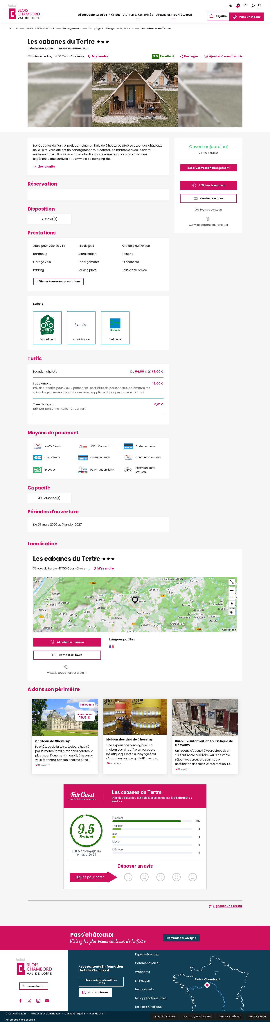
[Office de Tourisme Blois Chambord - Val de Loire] (23, 11)
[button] (253, 5)
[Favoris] (245, 5)
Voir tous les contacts (208, 209)
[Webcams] (231, 5)
